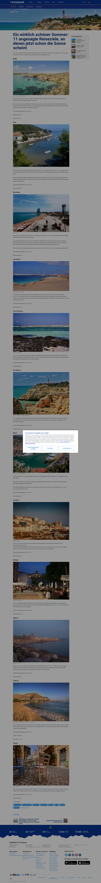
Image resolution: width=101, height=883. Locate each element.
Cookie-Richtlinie (64, 442)
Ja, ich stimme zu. (67, 448)
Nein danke (50, 448)
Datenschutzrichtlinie (30, 443)
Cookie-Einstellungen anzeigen (33, 448)
